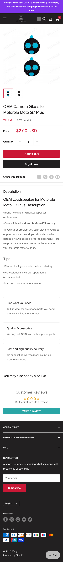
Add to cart (32, 153)
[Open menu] (4, 19)
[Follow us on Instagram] (18, 519)
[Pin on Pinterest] (45, 176)
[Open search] (44, 19)
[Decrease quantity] (19, 141)
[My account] (50, 19)
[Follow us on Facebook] (5, 519)
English (8, 503)
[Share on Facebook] (39, 176)
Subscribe (14, 488)
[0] (57, 19)
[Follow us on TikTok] (30, 519)
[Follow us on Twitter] (11, 519)
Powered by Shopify (13, 555)
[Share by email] (57, 176)
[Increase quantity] (36, 141)
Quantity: (8, 141)
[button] (39, 19)
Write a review (31, 411)
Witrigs (8, 119)
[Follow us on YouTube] (24, 519)
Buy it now (31, 164)
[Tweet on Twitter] (51, 176)
